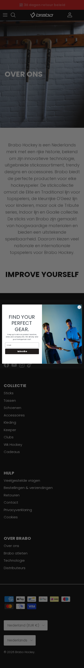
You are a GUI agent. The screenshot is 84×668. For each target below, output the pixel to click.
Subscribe (22, 351)
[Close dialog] (79, 307)
